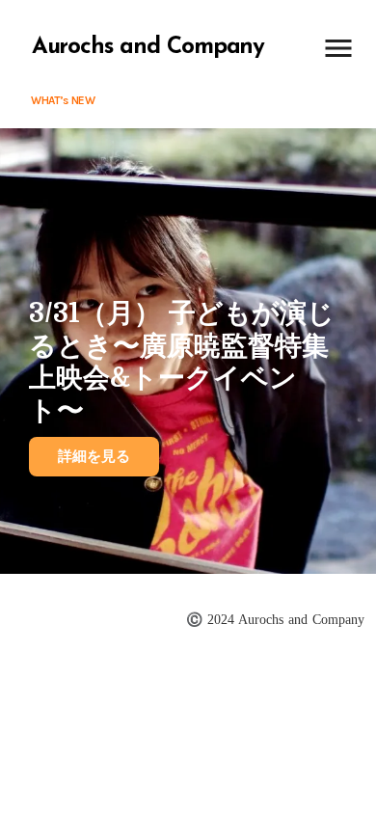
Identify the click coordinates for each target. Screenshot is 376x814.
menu (338, 48)
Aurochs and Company (148, 47)
